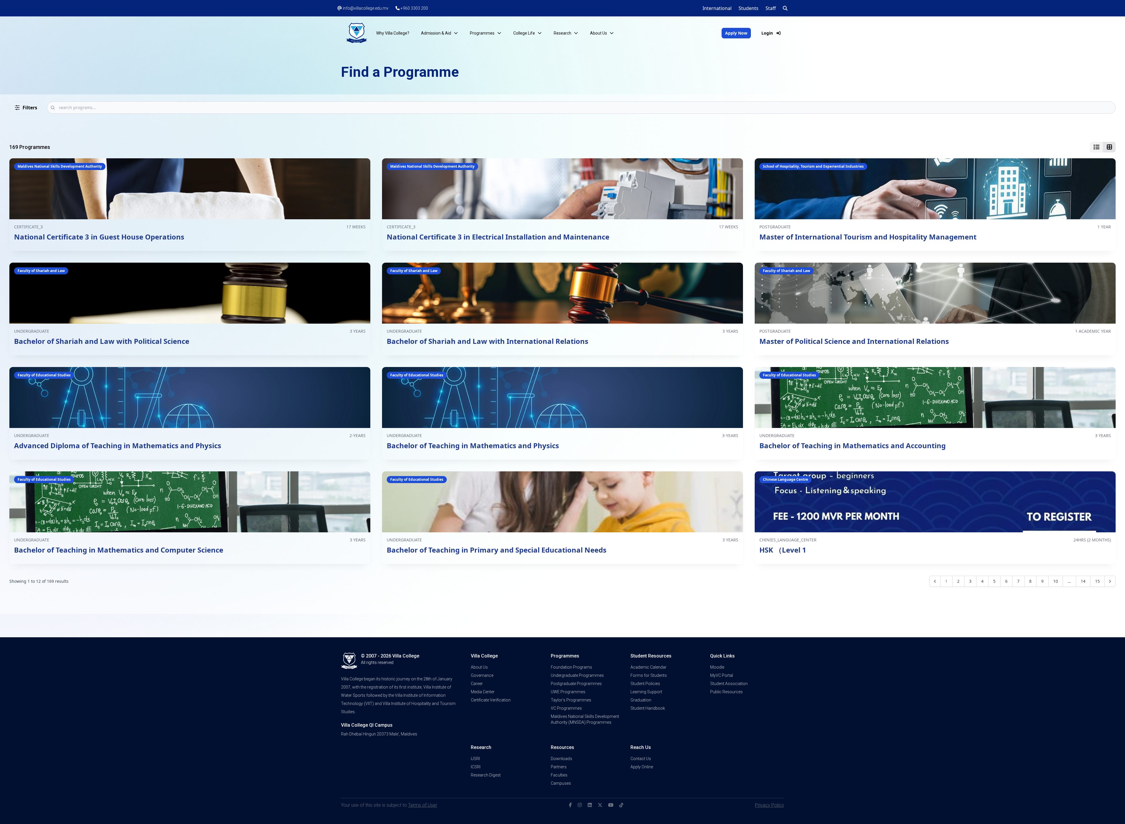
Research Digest (486, 775)
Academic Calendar (648, 667)
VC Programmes (566, 708)
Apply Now (736, 33)
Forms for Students (648, 675)
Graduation (640, 700)
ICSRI (475, 766)
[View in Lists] (1096, 147)
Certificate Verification (491, 700)
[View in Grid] (1109, 147)
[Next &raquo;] (1110, 581)
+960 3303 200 (414, 8)
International (717, 8)
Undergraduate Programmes (577, 675)
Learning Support (646, 691)
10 (1055, 581)
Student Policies (645, 683)
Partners (559, 766)
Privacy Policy (769, 805)
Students (748, 8)
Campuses (561, 783)
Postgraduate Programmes (576, 683)
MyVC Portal (721, 675)
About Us (479, 667)
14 (1083, 581)
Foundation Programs (571, 667)
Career (477, 683)
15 (1097, 581)
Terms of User (422, 805)
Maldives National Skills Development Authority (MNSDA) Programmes (585, 719)
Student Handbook (647, 708)
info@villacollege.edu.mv (365, 8)
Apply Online (641, 766)
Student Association (729, 683)
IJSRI (475, 758)
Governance (482, 675)
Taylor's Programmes (571, 700)
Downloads (561, 758)
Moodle (717, 667)
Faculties (559, 775)
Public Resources (726, 691)
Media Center (483, 691)
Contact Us (640, 758)
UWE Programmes (568, 691)
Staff (771, 8)
